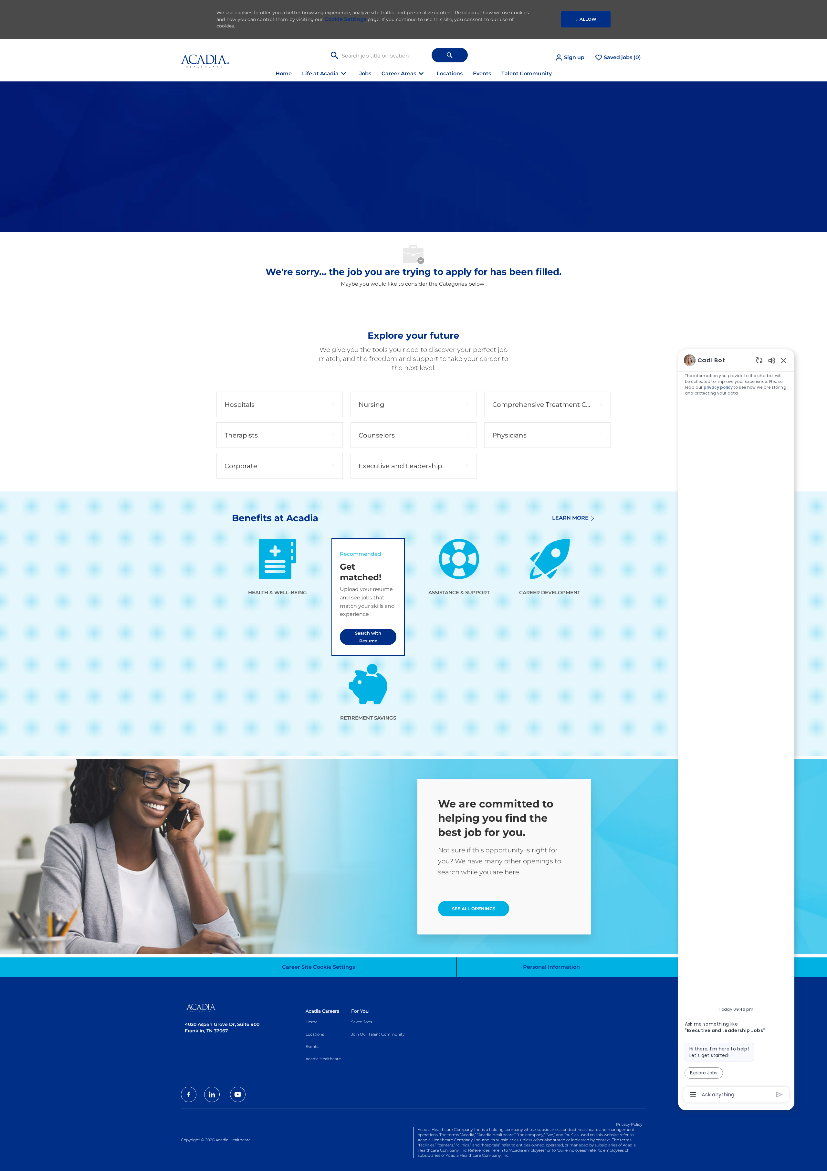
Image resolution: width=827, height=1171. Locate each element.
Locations (450, 73)
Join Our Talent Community (377, 1034)
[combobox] (378, 55)
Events (482, 73)
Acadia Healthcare (323, 1058)
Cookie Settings (345, 19)
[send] (779, 1095)
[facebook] (188, 1094)
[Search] (450, 55)
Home (284, 73)
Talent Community (526, 73)
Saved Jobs (361, 1021)
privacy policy (718, 387)
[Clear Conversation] (759, 360)
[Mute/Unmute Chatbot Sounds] (772, 360)
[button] (569, 57)
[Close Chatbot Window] (784, 360)
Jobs (365, 73)
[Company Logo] (205, 57)
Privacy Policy (629, 1124)
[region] (736, 727)
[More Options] (693, 1095)
